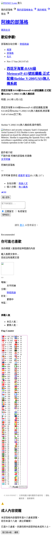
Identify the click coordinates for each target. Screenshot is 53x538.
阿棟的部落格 (14, 22)
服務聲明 (30, 498)
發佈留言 (6, 215)
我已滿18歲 (7, 532)
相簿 (9, 50)
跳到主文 (5, 30)
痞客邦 (21, 175)
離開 (16, 532)
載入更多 (6, 197)
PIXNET (13, 495)
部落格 (10, 53)
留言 (27, 175)
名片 (9, 56)
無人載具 (23, 187)
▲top (3, 192)
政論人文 (23, 183)
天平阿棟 (5, 159)
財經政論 (24, 44)
